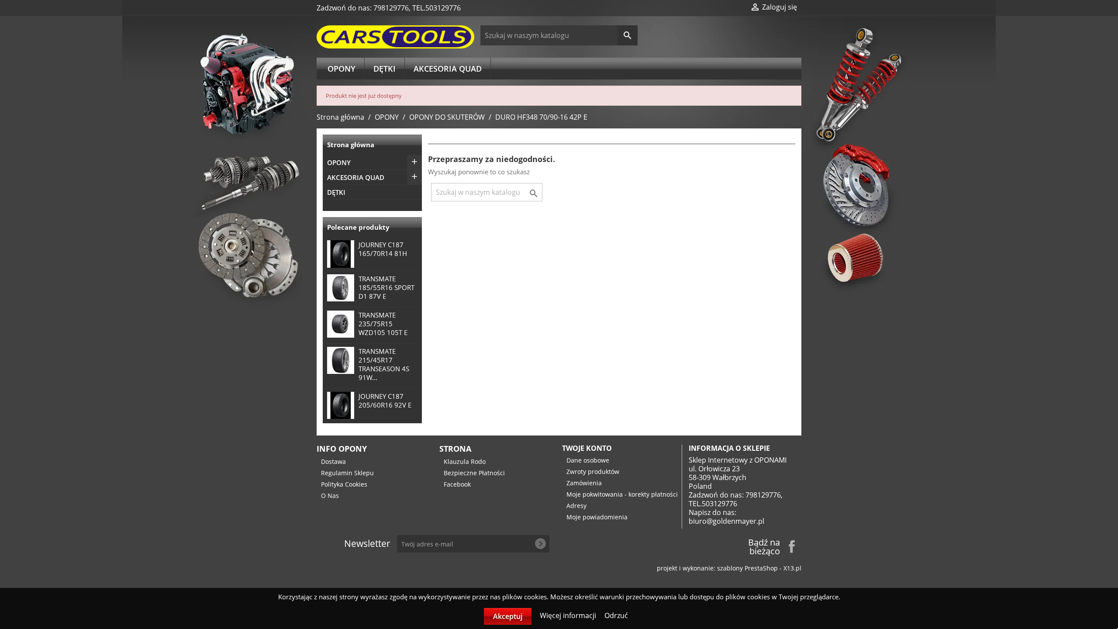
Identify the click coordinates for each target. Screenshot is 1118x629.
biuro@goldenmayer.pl (726, 521)
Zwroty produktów (592, 471)
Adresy (576, 505)
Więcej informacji (569, 615)
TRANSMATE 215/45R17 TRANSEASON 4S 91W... (384, 364)
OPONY (341, 68)
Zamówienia (584, 483)
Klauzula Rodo (465, 461)
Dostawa (333, 461)
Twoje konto (587, 448)
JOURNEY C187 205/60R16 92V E (385, 400)
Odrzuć (616, 615)
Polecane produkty (358, 227)
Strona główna (350, 144)
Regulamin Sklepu (347, 473)
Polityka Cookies (344, 484)
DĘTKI (384, 68)
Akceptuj (507, 616)
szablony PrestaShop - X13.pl (759, 568)
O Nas (330, 495)
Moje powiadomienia (597, 517)
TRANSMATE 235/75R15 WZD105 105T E (383, 324)
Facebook (457, 484)
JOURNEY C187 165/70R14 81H (383, 249)
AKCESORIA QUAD (448, 68)
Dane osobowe (587, 460)
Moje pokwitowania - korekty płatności (622, 494)
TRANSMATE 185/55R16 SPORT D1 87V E (386, 287)
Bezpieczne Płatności (474, 473)
